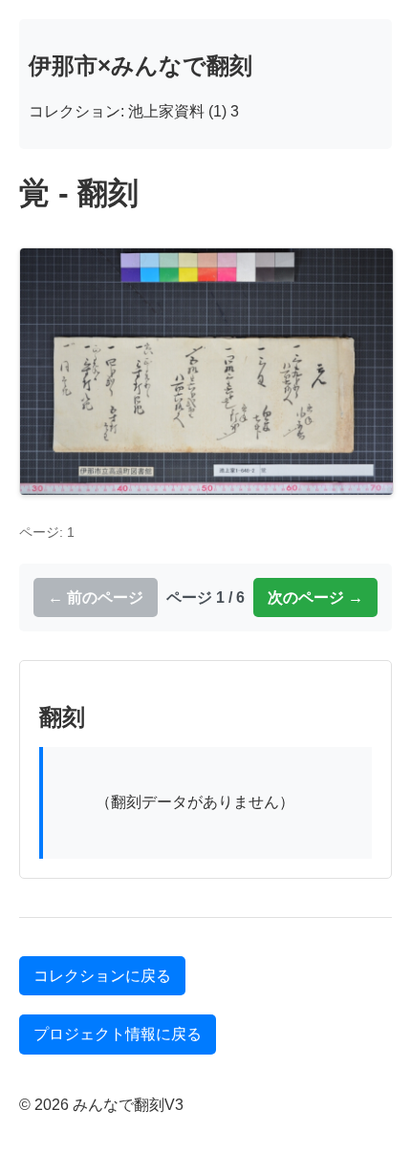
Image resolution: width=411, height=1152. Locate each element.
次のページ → (315, 597)
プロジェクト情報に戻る (117, 1034)
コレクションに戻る (102, 976)
